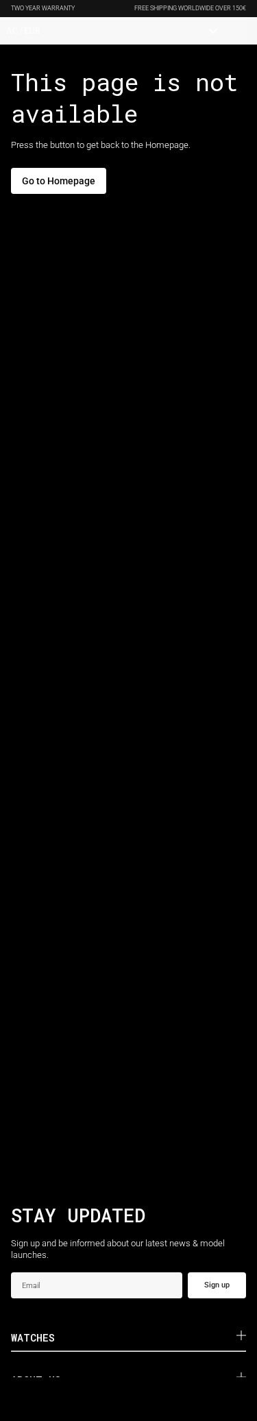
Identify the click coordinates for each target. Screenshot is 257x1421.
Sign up (217, 1285)
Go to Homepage (58, 180)
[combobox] (112, 31)
